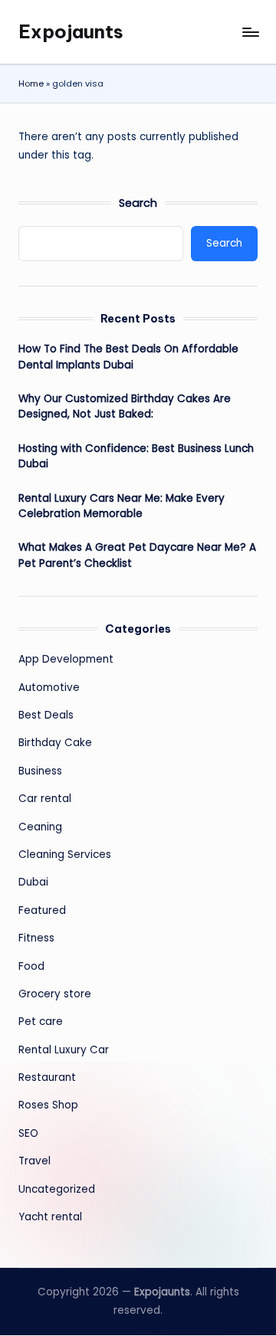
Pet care (40, 1021)
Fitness (36, 938)
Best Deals (46, 715)
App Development (65, 659)
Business (40, 771)
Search (138, 203)
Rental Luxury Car (63, 1050)
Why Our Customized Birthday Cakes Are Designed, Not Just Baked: (124, 406)
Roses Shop (48, 1105)
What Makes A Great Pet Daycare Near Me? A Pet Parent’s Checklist (137, 555)
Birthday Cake (55, 742)
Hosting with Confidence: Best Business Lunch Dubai (136, 456)
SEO (28, 1133)
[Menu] (250, 32)
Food (31, 966)
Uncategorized (56, 1189)
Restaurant (47, 1077)
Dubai (33, 882)
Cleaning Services (64, 854)
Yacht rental (50, 1217)
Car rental (44, 798)
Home (31, 83)
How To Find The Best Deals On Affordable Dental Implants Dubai (128, 357)
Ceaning (40, 827)
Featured (42, 910)
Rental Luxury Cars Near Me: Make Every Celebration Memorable (121, 506)
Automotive (49, 687)
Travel (34, 1161)
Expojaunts (70, 31)
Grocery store (54, 994)
